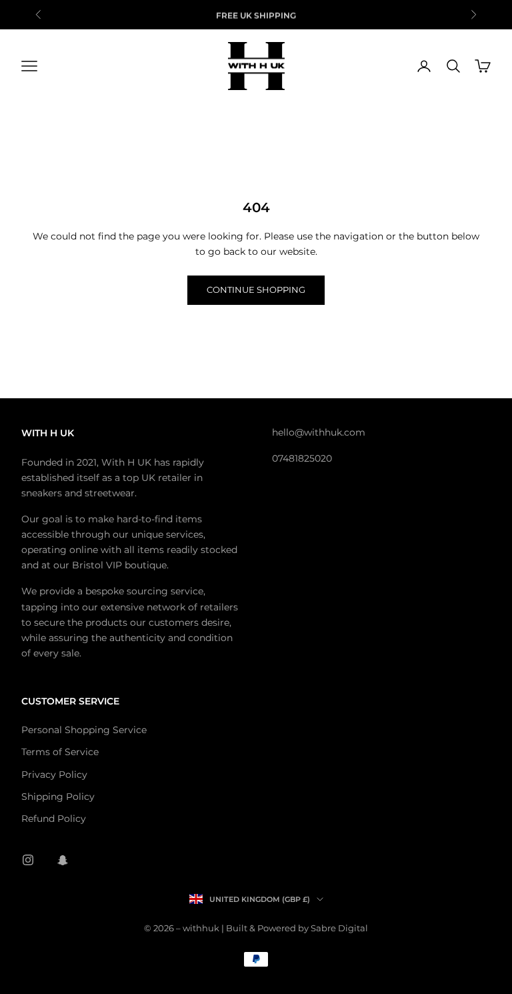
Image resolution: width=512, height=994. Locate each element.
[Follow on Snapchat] (62, 860)
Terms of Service (60, 752)
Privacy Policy (54, 775)
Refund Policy (53, 819)
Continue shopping (256, 289)
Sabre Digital (339, 928)
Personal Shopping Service (84, 730)
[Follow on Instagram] (28, 860)
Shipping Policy (58, 797)
